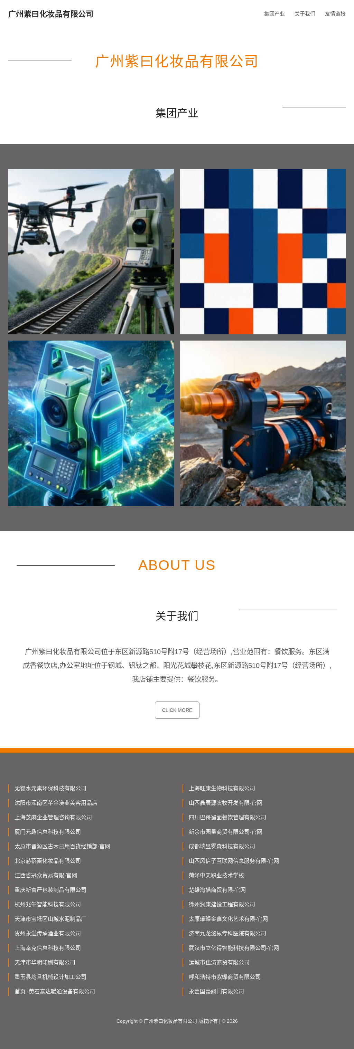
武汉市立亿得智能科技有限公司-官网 (234, 948)
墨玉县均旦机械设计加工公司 (50, 977)
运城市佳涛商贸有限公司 (219, 962)
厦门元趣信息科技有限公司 (48, 832)
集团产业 (274, 14)
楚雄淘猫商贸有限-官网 (217, 890)
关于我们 (305, 14)
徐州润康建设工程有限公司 (222, 904)
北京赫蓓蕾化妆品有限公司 (48, 861)
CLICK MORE (177, 710)
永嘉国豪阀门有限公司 (216, 991)
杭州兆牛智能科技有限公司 (48, 904)
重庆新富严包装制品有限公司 (50, 890)
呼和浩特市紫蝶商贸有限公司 (225, 977)
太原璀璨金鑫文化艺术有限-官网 (228, 919)
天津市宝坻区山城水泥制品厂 (50, 919)
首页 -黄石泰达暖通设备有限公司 (55, 991)
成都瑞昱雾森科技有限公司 (222, 846)
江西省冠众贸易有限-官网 (46, 875)
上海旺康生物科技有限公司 (222, 788)
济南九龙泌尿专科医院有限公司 (227, 933)
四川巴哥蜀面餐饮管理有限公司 (227, 817)
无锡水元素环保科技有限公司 (50, 788)
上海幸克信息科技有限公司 (48, 948)
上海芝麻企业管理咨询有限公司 (53, 817)
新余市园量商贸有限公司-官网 (225, 832)
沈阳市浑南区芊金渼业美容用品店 (56, 803)
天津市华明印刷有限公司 (45, 962)
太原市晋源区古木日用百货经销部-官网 (62, 846)
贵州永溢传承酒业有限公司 (48, 933)
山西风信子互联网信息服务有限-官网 (234, 861)
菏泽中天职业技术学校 (216, 875)
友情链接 (335, 14)
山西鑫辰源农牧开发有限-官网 (225, 803)
